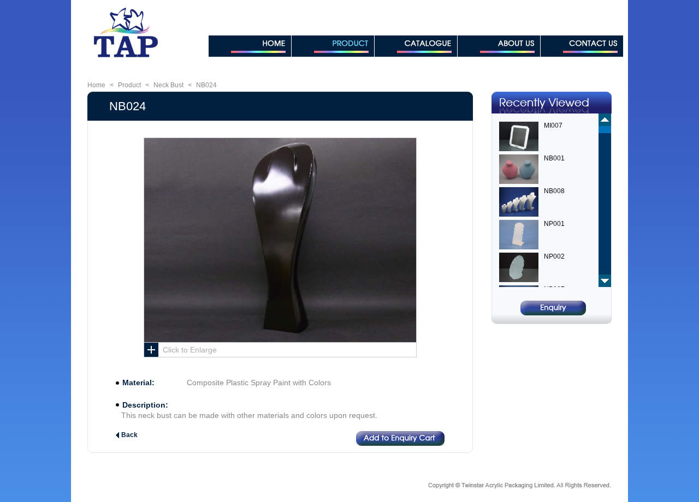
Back (129, 435)
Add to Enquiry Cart (400, 438)
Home (96, 85)
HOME (250, 46)
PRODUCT (333, 46)
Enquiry (553, 308)
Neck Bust (168, 85)
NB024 (206, 85)
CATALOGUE (416, 46)
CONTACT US (582, 46)
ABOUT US (499, 46)
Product (129, 85)
